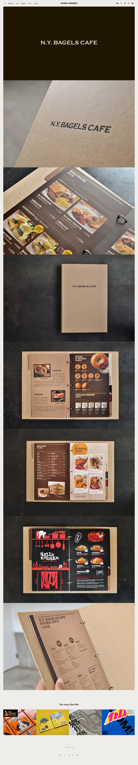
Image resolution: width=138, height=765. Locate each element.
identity (11, 3)
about (36, 3)
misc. (30, 3)
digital (23, 3)
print (17, 3)
